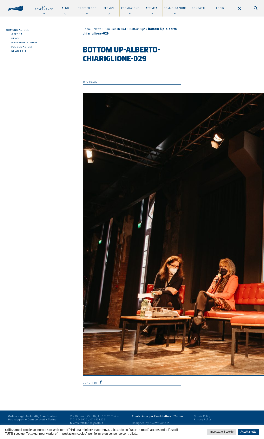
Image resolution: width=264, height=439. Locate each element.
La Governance (44, 8)
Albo (65, 8)
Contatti (198, 8)
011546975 (80, 419)
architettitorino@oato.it (88, 423)
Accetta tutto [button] (248, 432)
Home (87, 29)
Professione (87, 8)
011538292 (97, 419)
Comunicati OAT (115, 29)
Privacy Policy (203, 419)
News (15, 38)
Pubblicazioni (21, 46)
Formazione (130, 8)
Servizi (109, 8)
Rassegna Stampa (24, 42)
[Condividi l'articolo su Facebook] (101, 382)
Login (220, 8)
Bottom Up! (137, 29)
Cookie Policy (202, 416)
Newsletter (20, 51)
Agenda (17, 34)
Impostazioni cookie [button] (221, 432)
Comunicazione (175, 8)
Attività (152, 8)
